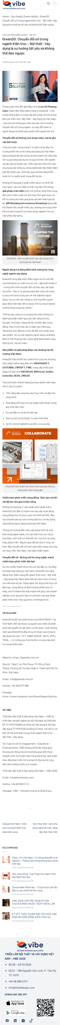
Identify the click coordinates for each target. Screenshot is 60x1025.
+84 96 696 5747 (18, 981)
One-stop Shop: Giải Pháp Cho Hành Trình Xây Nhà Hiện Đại (34, 875)
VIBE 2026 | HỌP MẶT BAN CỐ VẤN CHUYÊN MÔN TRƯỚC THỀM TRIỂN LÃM (33, 902)
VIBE (29, 62)
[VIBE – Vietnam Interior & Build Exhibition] (23, 4)
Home (5, 16)
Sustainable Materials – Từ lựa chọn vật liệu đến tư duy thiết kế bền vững (34, 889)
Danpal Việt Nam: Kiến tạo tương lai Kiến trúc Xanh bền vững (14, 827)
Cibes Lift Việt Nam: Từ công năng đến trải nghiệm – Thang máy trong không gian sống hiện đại (35, 860)
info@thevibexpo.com (21, 987)
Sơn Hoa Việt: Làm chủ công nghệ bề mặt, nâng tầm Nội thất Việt (45, 827)
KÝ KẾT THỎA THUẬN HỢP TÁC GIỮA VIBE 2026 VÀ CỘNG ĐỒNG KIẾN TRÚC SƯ (34, 915)
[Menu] (54, 3)
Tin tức (32, 35)
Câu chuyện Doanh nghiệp (24, 16)
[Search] (48, 3)
